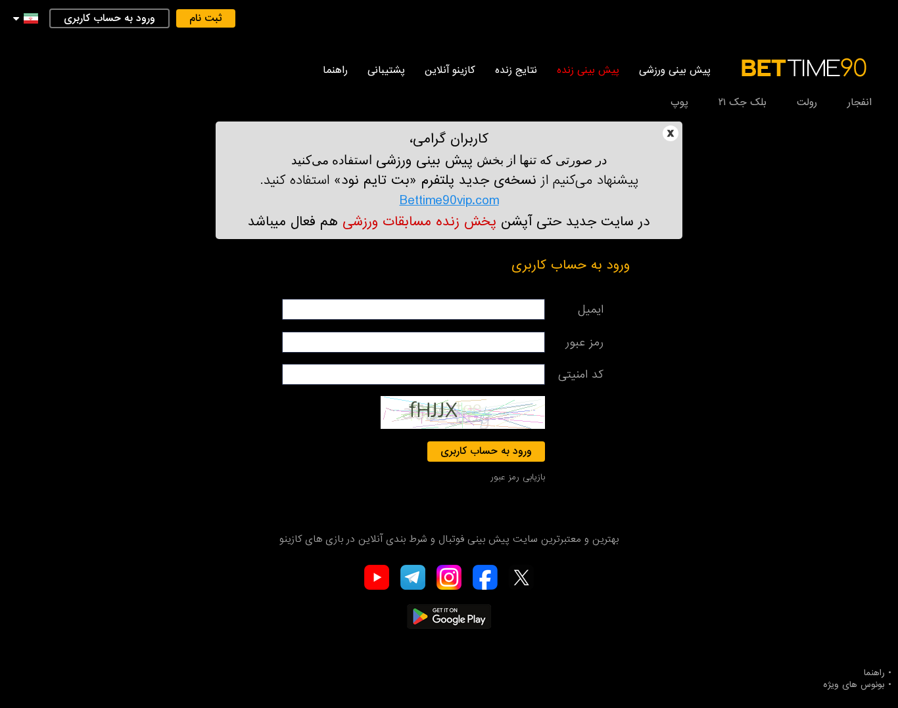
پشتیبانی (386, 70)
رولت (807, 102)
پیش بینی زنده (588, 70)
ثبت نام (205, 18)
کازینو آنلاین (450, 70)
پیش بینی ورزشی (675, 70)
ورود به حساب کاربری (109, 18)
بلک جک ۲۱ (743, 102)
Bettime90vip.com (449, 200)
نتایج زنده (516, 70)
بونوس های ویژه (854, 685)
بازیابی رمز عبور (517, 477)
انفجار (859, 102)
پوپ (679, 102)
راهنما (335, 70)
